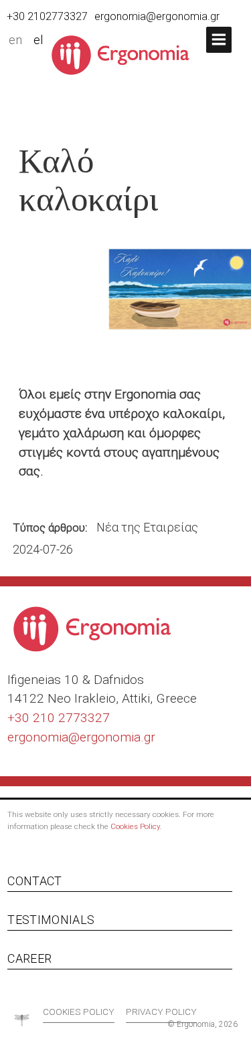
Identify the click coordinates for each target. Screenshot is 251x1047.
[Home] (125, 54)
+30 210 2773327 (58, 717)
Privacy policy (161, 1011)
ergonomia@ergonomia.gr (157, 16)
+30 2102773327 (47, 16)
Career (29, 958)
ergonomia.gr (117, 737)
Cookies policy (78, 1011)
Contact (34, 881)
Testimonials (50, 920)
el (38, 40)
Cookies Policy (135, 826)
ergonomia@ (43, 737)
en (15, 40)
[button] (219, 40)
